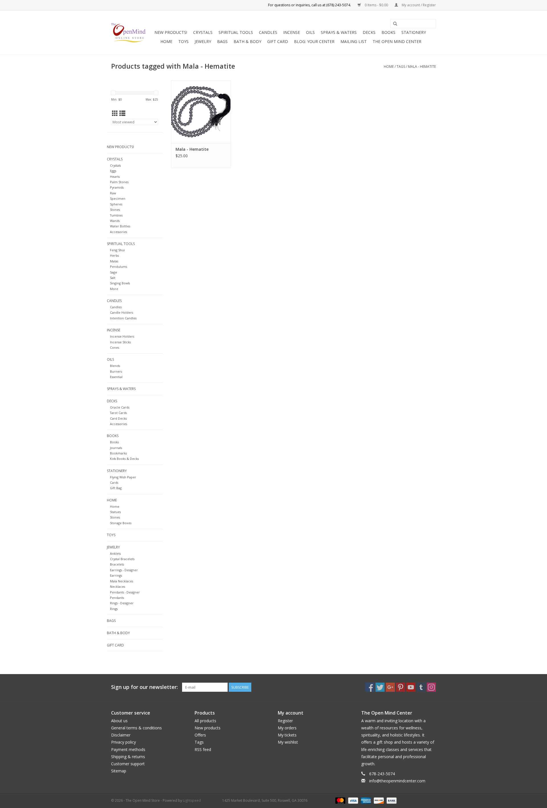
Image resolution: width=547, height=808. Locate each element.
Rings (114, 609)
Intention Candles (123, 318)
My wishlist (288, 742)
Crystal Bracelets (122, 559)
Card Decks (118, 418)
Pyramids (117, 187)
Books (388, 32)
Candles (268, 32)
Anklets (115, 553)
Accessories (118, 232)
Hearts (115, 176)
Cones (114, 347)
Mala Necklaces (121, 581)
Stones (115, 209)
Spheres (116, 204)
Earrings (116, 575)
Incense (291, 32)
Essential (116, 377)
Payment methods (128, 749)
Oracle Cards (119, 407)
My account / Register (418, 5)
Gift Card (277, 41)
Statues (115, 512)
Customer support (128, 763)
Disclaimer (120, 735)
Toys (183, 41)
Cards (114, 482)
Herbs (114, 255)
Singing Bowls (120, 283)
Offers (200, 735)
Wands (115, 221)
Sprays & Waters (339, 32)
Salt (112, 278)
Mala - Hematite (422, 66)
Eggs (113, 171)
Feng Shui (117, 250)
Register (285, 720)
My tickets (287, 735)
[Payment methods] (339, 800)
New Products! (170, 32)
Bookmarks (118, 453)
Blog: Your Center (314, 41)
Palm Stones (119, 182)
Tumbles (116, 215)
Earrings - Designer (124, 570)
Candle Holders (121, 312)
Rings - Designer (122, 603)
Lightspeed (192, 800)
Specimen (117, 198)
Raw (113, 193)
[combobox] (413, 23)
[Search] (395, 24)
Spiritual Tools (236, 32)
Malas (114, 261)
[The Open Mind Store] (128, 32)
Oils (310, 32)
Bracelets (117, 564)
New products (208, 728)
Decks (369, 32)
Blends (115, 366)
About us (119, 720)
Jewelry (203, 41)
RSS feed (203, 749)
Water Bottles (120, 226)
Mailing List (353, 41)
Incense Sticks (120, 342)
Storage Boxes (120, 523)
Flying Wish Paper (123, 477)
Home (166, 41)
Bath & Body (247, 41)
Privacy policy (123, 742)
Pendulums (118, 266)
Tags (401, 66)
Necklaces (117, 586)
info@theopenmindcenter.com (397, 780)
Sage (113, 272)
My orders (287, 728)
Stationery (413, 32)
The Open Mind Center (397, 41)
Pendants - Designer (125, 592)
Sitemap (118, 771)
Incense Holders (122, 336)
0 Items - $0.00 (376, 5)
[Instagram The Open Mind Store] (431, 687)
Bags (222, 41)
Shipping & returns (128, 756)
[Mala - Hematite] (201, 111)
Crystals (203, 32)
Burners (116, 371)
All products (205, 720)
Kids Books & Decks (124, 458)
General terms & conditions (136, 728)
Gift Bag (116, 488)
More (114, 289)
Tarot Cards (118, 413)
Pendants (117, 597)
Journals (116, 448)
